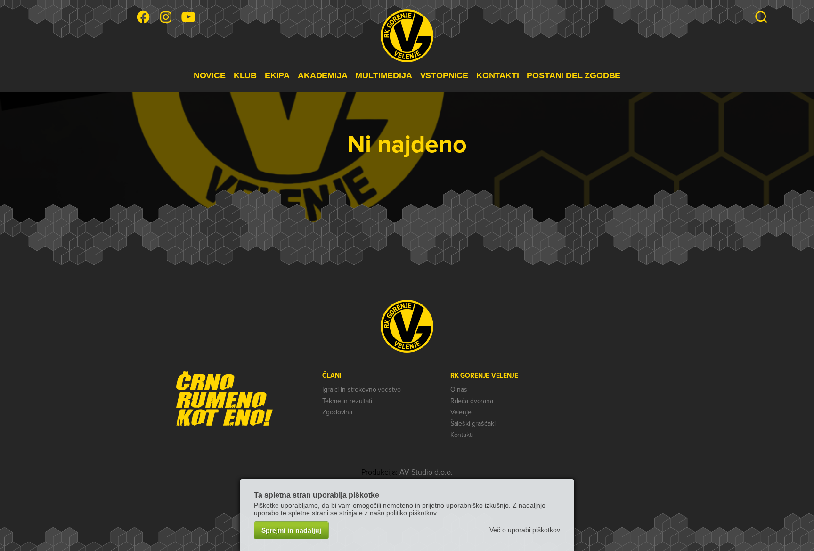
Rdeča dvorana (471, 401)
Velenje (461, 412)
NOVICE (210, 75)
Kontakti (461, 435)
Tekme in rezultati (347, 401)
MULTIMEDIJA (383, 75)
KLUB (245, 75)
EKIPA (277, 75)
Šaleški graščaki (473, 423)
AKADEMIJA (322, 75)
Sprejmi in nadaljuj (291, 530)
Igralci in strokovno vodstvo (361, 390)
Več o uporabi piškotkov (524, 530)
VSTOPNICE (444, 75)
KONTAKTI (497, 75)
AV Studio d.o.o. (426, 472)
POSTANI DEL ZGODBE (573, 75)
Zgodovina (337, 412)
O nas (458, 390)
